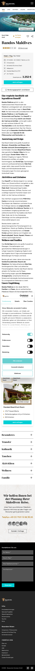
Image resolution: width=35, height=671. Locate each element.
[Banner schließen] (32, 296)
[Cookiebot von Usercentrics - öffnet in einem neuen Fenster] (21, 296)
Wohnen (15, 9)
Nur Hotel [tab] (16, 56)
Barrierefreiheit (6, 655)
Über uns (4, 643)
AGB (3, 648)
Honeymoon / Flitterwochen (9, 630)
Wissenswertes (6, 616)
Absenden (8, 585)
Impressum (5, 652)
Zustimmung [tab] (6, 301)
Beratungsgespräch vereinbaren (18, 90)
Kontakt (4, 645)
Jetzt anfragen (17, 422)
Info (3, 9)
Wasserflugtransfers (7, 614)
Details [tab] (17, 301)
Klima (3, 621)
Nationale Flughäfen (7, 612)
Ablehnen (17, 373)
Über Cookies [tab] (28, 301)
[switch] (30, 340)
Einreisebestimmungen (8, 609)
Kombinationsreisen (7, 634)
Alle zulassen (17, 361)
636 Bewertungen (23, 48)
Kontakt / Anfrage (17, 531)
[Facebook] (28, 668)
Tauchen (4, 619)
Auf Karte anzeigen (18, 36)
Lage (8, 9)
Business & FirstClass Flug (9, 632)
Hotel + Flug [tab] (8, 56)
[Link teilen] (32, 36)
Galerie (22, 9)
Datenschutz (5, 650)
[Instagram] (32, 668)
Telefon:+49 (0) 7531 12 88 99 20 (17, 517)
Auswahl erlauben (17, 367)
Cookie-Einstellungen (7, 657)
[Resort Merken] (28, 36)
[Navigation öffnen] (32, 3)
